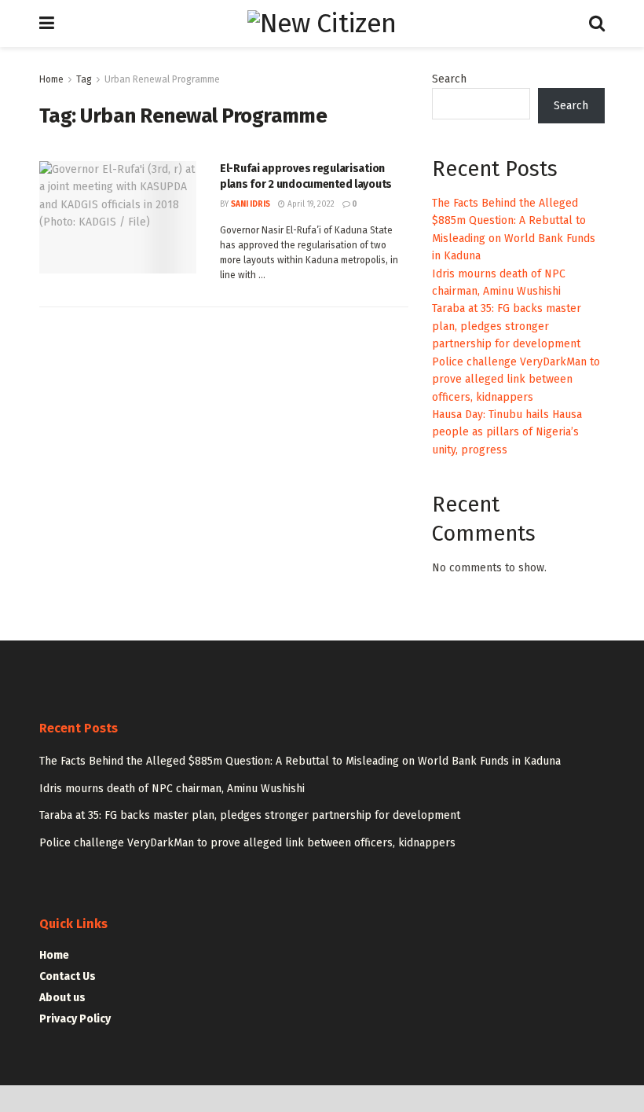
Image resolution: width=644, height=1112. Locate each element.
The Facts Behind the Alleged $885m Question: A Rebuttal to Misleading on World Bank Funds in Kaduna (300, 761)
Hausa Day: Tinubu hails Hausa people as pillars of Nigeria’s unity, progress (507, 432)
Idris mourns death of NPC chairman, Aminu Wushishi (172, 788)
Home (51, 79)
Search (449, 79)
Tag (84, 79)
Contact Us (67, 976)
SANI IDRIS (250, 204)
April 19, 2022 (310, 204)
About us (62, 997)
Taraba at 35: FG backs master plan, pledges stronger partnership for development (506, 326)
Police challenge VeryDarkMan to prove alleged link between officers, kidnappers (516, 379)
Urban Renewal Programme (162, 79)
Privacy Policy (75, 1019)
